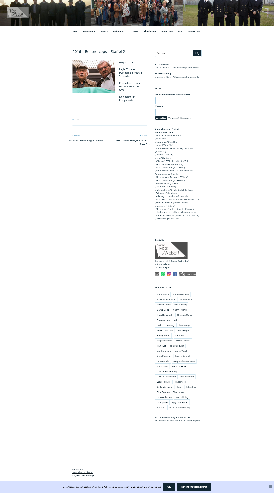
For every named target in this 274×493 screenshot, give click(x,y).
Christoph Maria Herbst (168, 320)
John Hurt (161, 345)
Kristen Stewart (182, 356)
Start (74, 31)
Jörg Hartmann (164, 351)
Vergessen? (173, 118)
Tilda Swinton (163, 392)
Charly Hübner (180, 309)
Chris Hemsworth (165, 315)
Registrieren (186, 118)
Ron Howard (180, 381)
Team (103, 31)
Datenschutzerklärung (82, 472)
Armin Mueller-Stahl (166, 299)
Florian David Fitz (165, 330)
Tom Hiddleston (164, 397)
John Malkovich (177, 345)
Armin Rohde (186, 299)
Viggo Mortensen (180, 402)
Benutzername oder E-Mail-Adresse (172, 94)
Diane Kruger (184, 325)
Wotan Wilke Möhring (179, 407)
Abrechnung (150, 31)
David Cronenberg (165, 325)
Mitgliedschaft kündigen (83, 475)
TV (77, 120)
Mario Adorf (162, 366)
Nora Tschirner (187, 376)
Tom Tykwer (162, 402)
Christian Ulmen (185, 315)
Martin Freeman (179, 366)
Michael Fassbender (166, 376)
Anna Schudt (163, 294)
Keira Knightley (164, 356)
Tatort (179, 387)
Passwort (160, 106)
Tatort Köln (191, 387)
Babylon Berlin (164, 304)
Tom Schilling (181, 397)
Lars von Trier (163, 361)
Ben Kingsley (180, 304)
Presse (135, 31)
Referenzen (118, 31)
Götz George (183, 330)
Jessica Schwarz (183, 340)
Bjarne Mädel (163, 309)
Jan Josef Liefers (164, 340)
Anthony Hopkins (181, 294)
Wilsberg (161, 407)
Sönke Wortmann (165, 387)
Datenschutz (194, 31)
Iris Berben (178, 335)
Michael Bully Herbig (167, 371)
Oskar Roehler (163, 381)
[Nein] (270, 486)
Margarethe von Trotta (184, 361)
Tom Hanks (178, 392)
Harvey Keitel (163, 335)
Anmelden (88, 31)
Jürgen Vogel (181, 351)
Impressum (167, 31)
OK (169, 486)
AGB (180, 31)
